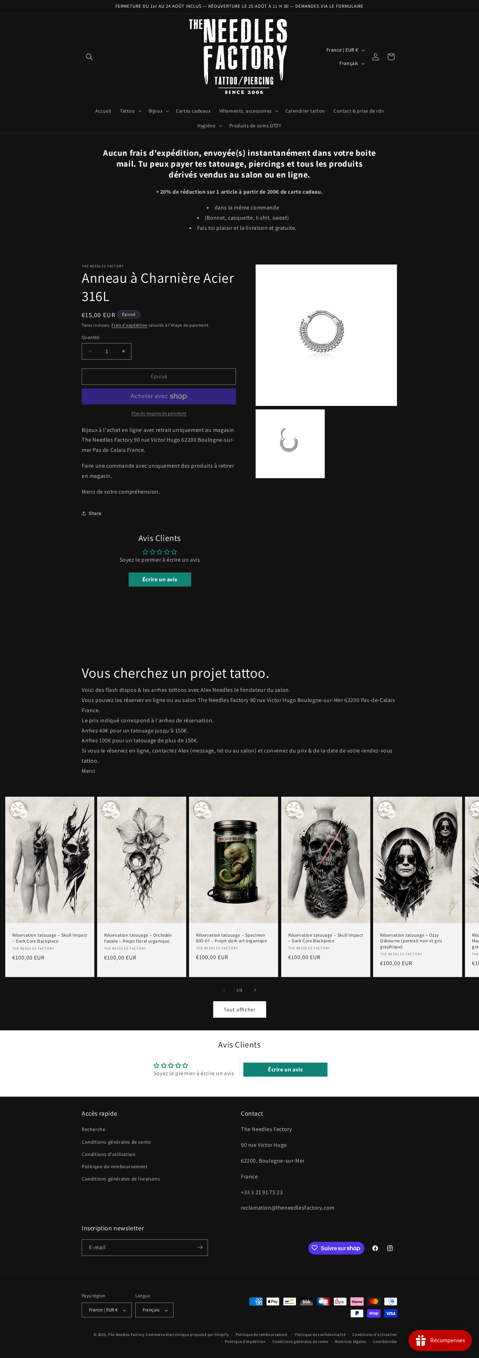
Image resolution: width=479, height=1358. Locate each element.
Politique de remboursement (115, 1166)
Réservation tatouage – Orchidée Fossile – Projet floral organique (138, 938)
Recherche (93, 1129)
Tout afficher (240, 1009)
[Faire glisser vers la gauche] (224, 990)
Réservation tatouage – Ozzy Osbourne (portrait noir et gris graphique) (411, 941)
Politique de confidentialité (320, 1334)
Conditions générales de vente (116, 1142)
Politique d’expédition (245, 1341)
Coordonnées (385, 1341)
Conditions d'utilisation (108, 1154)
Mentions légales (350, 1341)
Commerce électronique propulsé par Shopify (187, 1334)
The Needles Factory (127, 1334)
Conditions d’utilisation (374, 1334)
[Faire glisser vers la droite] (255, 990)
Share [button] (95, 513)
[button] (89, 57)
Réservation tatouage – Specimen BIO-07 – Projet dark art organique (231, 938)
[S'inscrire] (200, 1247)
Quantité (90, 337)
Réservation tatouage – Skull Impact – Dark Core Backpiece (49, 938)
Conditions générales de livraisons (121, 1179)
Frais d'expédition (130, 325)
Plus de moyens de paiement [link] (159, 413)
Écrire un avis (159, 579)
